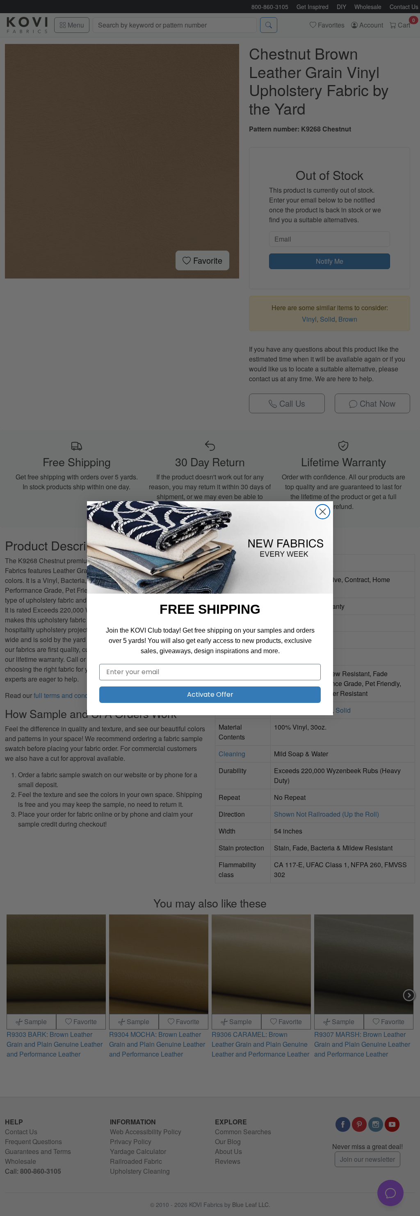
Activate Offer (210, 694)
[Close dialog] (322, 511)
